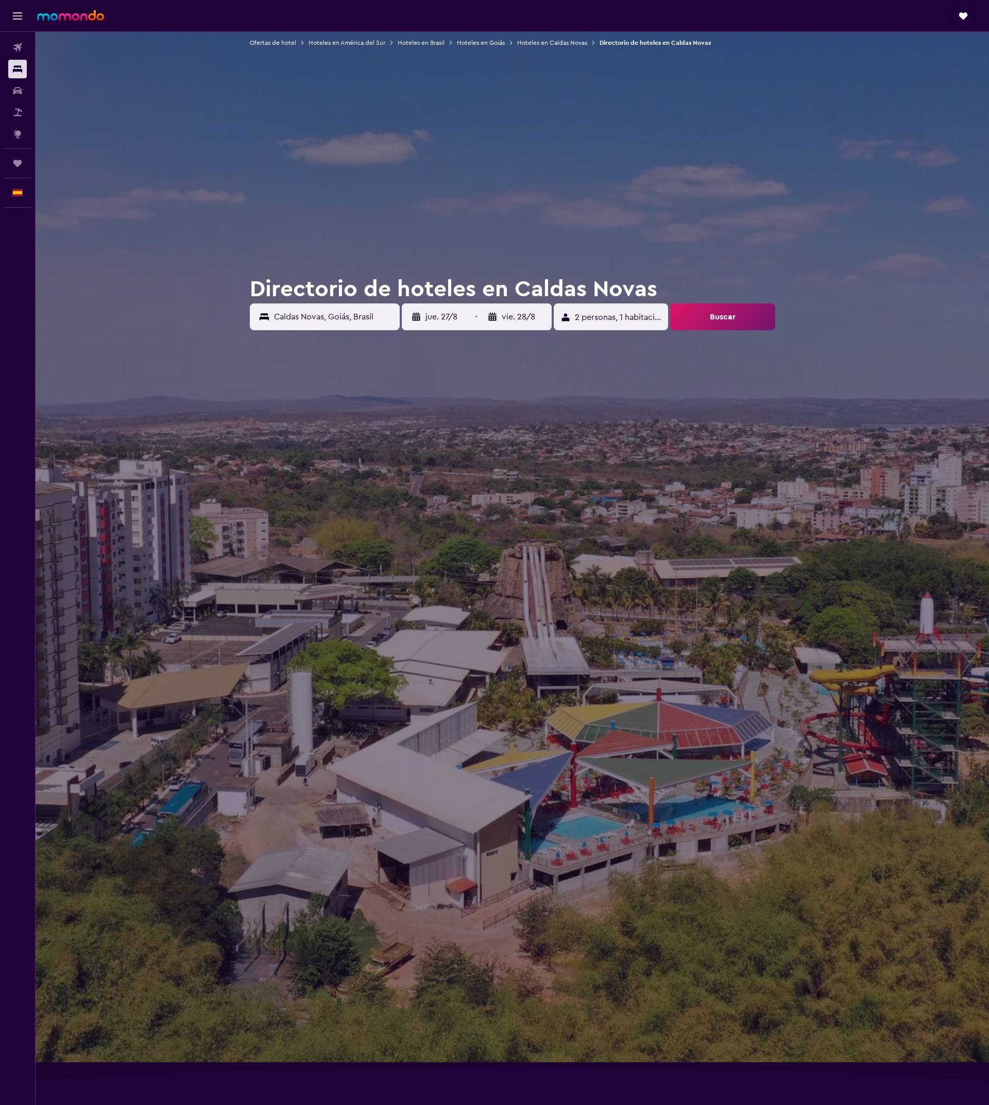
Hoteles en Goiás (481, 43)
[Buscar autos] (17, 90)
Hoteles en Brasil (421, 43)
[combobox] (334, 317)
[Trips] (17, 163)
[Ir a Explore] (17, 134)
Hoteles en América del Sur (347, 43)
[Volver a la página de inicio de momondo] (70, 15)
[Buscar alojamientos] (17, 69)
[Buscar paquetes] (17, 112)
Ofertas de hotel (273, 43)
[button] (17, 16)
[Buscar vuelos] (17, 47)
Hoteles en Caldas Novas (552, 43)
